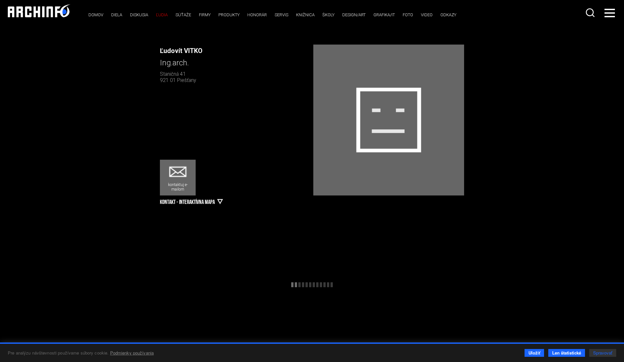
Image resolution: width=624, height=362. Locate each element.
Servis (281, 14)
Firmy (205, 14)
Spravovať (602, 353)
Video (427, 14)
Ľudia (162, 14)
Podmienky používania (132, 353)
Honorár (257, 14)
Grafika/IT (384, 14)
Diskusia (139, 14)
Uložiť (534, 353)
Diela (116, 14)
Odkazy (448, 14)
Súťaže (183, 14)
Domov (95, 14)
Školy (328, 14)
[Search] (591, 13)
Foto (408, 14)
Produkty (229, 14)
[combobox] (591, 13)
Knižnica (305, 14)
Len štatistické (566, 353)
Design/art (354, 14)
